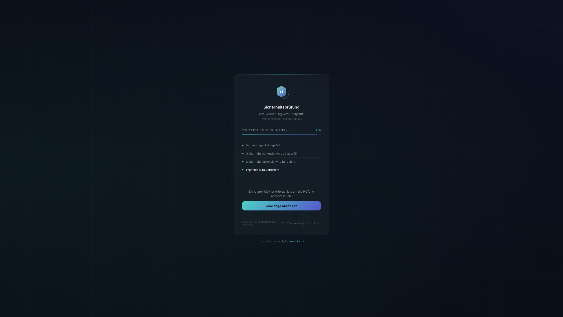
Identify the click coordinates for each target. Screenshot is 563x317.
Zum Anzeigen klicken (303, 223)
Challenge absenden (281, 206)
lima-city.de (296, 241)
